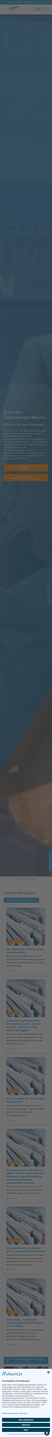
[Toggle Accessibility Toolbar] (47, 1433)
